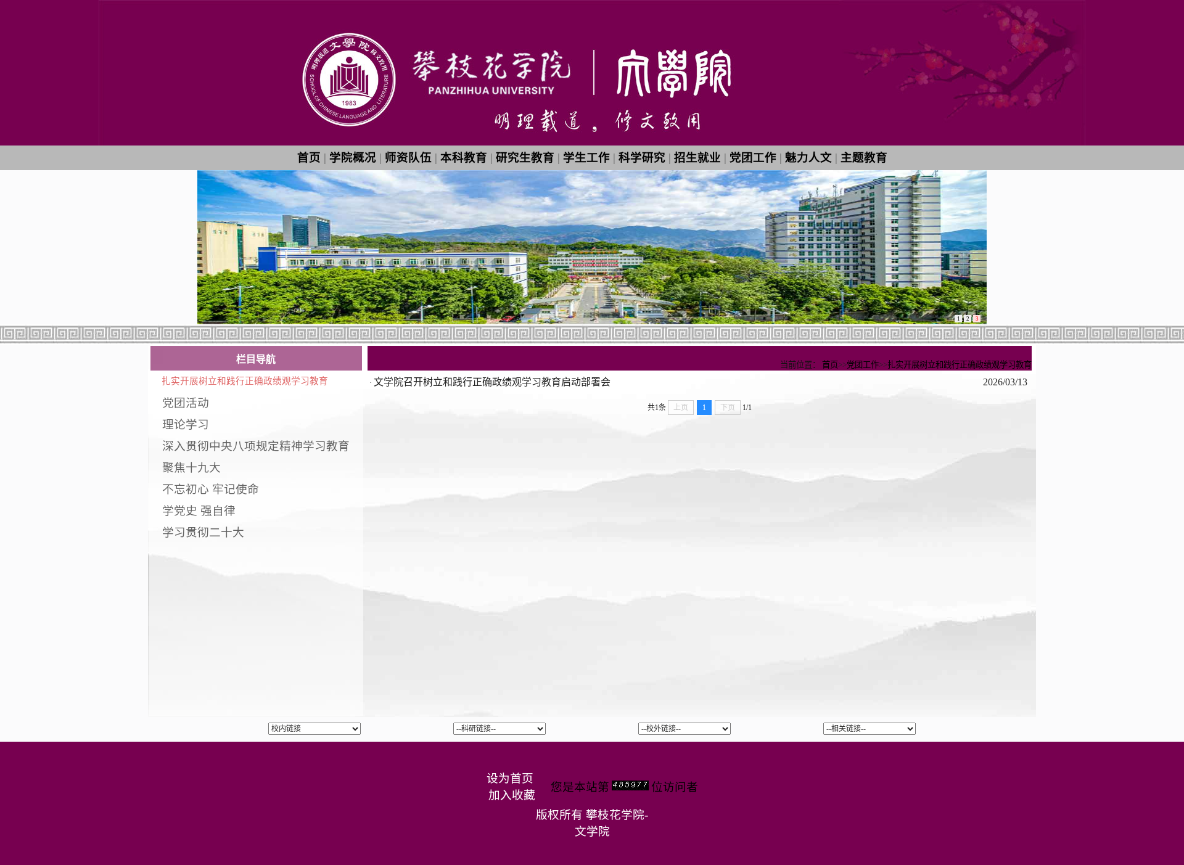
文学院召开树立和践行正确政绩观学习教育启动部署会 (492, 382)
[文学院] (592, 142)
